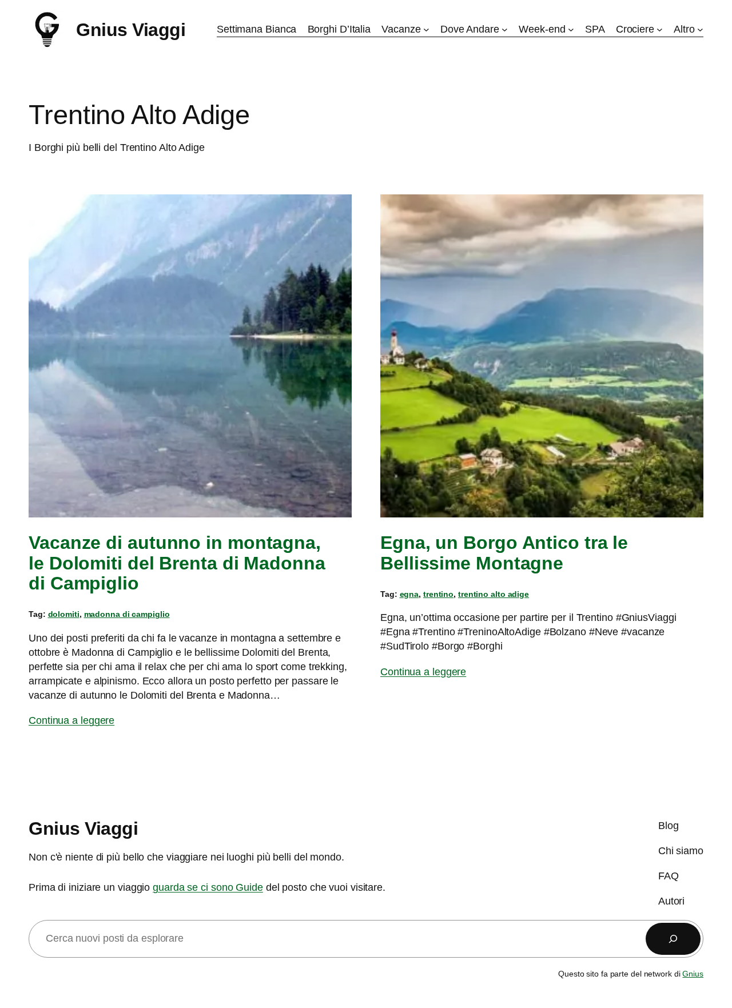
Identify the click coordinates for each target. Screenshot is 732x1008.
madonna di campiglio (127, 614)
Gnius (692, 973)
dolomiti (63, 614)
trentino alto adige (493, 594)
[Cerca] (673, 939)
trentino (438, 594)
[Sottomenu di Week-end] (571, 29)
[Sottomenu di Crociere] (660, 29)
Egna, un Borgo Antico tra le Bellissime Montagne (504, 553)
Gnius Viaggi (130, 29)
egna (409, 594)
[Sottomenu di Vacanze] (426, 29)
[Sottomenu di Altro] (700, 29)
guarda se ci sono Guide (208, 887)
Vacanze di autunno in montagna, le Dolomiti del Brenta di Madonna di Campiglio (177, 563)
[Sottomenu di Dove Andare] (505, 29)
